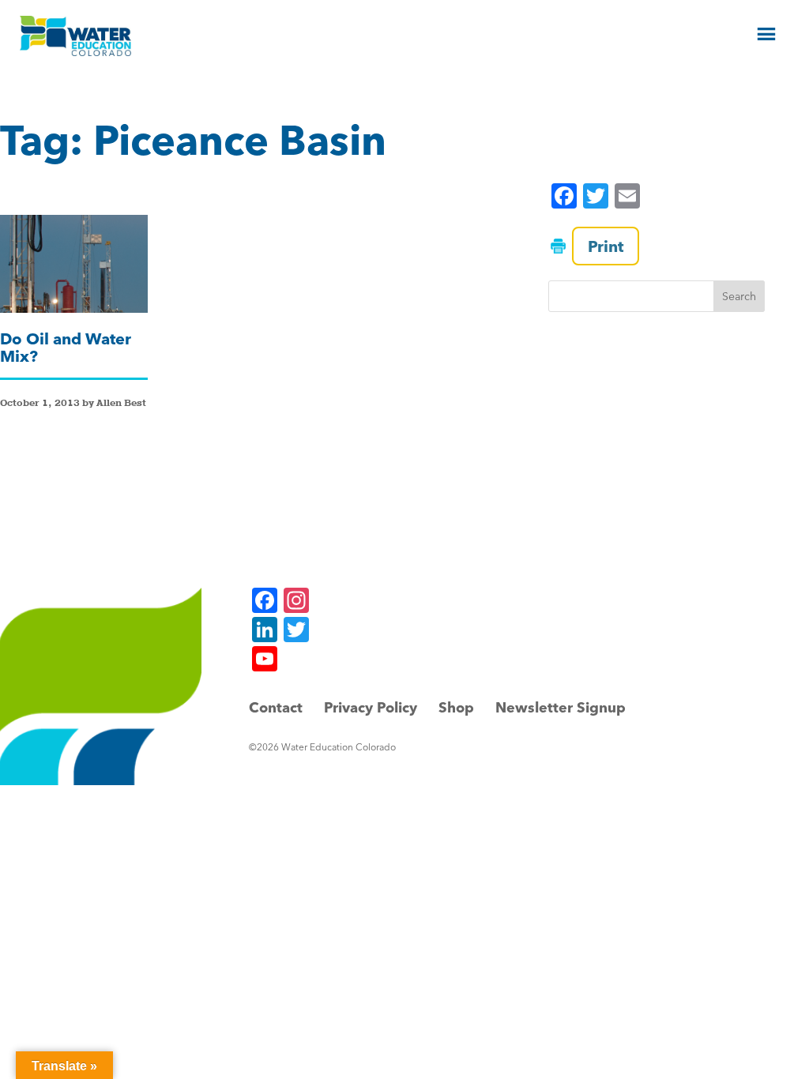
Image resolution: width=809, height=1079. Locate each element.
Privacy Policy (370, 707)
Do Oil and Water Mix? (65, 347)
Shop (456, 707)
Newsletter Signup (560, 707)
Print (605, 246)
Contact (276, 707)
